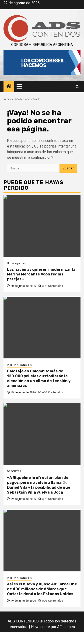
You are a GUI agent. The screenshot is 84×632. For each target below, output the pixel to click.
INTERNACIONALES (19, 365)
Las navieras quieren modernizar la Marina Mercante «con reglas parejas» (41, 274)
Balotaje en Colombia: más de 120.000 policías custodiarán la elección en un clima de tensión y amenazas (39, 378)
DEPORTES (14, 471)
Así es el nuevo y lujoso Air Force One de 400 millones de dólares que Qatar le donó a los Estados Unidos (42, 589)
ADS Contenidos (52, 286)
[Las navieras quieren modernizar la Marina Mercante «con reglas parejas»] (42, 226)
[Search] (77, 86)
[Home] (8, 86)
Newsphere (40, 627)
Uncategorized (16, 263)
